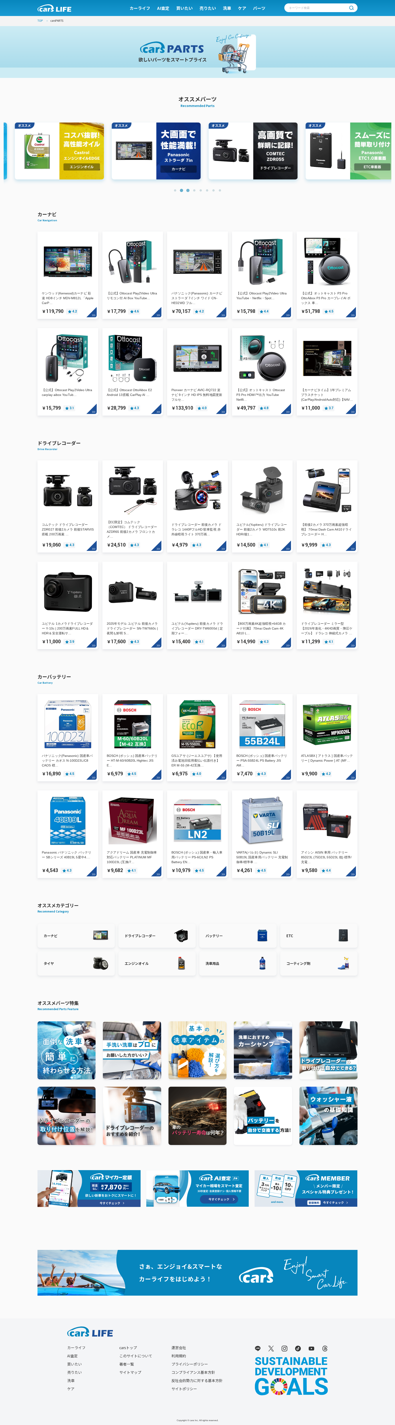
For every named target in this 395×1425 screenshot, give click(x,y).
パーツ (259, 8)
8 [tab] (220, 190)
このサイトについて (135, 1355)
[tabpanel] (52, 151)
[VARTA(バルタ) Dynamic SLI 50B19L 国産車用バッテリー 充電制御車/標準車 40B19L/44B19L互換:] (262, 796)
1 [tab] (175, 190)
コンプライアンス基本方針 (193, 1372)
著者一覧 (126, 1364)
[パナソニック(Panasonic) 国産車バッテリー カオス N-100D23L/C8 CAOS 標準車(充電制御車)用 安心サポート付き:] (68, 700)
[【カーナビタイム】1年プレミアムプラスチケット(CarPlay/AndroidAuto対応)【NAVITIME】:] (327, 334)
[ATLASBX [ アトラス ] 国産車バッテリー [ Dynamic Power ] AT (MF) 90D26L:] (327, 700)
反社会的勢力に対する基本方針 (197, 1380)
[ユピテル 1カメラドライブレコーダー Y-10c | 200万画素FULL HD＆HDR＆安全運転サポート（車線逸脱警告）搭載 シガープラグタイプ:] (68, 568)
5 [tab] (201, 190)
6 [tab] (207, 190)
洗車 (227, 8)
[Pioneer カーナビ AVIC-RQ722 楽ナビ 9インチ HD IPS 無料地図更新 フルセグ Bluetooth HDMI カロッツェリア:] (197, 334)
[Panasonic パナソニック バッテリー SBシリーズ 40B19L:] (68, 796)
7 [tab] (213, 190)
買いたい (184, 8)
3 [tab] (188, 190)
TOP (40, 20)
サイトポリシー (184, 1388)
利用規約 (178, 1355)
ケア (242, 8)
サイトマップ (130, 1372)
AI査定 (163, 8)
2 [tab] (181, 190)
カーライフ (140, 8)
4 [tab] (194, 190)
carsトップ (128, 1347)
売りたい (208, 8)
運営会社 (178, 1347)
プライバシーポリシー (189, 1364)
